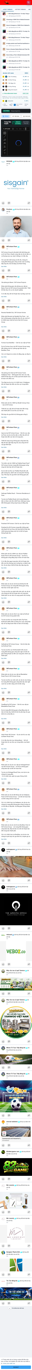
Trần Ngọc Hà (11, 83)
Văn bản (16, 116)
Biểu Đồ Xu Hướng (17, 122)
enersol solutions (12, 1121)
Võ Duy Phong (12, 86)
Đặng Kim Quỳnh (12, 89)
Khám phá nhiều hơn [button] (9, 1363)
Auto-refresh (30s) (19, 105)
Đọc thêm (4, 266)
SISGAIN (9, 161)
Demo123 (10, 101)
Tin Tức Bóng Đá (11, 1281)
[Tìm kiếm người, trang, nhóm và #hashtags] (29, 3)
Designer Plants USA (13, 1252)
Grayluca (9, 209)
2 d (7, 165)
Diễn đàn (12, 105)
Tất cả (6, 116)
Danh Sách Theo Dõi (26, 122)
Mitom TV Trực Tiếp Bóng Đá (15, 1048)
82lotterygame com (12, 1151)
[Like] (16, 203)
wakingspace (10, 849)
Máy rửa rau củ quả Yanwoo (15, 970)
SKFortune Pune (11, 246)
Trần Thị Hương (12, 76)
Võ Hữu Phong (12, 80)
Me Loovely (10, 1185)
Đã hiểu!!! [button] (16, 1367)
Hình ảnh (27, 116)
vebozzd (9, 934)
